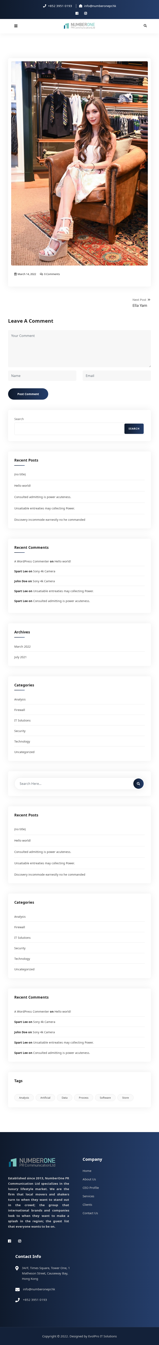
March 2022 (22, 646)
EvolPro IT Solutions (102, 1336)
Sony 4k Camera (44, 571)
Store (125, 1097)
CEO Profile (91, 1188)
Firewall (19, 710)
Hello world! (22, 486)
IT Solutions (22, 720)
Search (19, 419)
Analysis (20, 699)
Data (64, 1097)
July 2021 (20, 657)
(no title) (20, 474)
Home (87, 1171)
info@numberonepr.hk (39, 1289)
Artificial (45, 1097)
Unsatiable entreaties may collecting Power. (44, 508)
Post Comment (28, 394)
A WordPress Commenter (31, 561)
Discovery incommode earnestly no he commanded (49, 520)
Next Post (139, 303)
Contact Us (90, 1213)
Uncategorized (24, 752)
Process (83, 1097)
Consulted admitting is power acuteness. (42, 497)
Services (88, 1196)
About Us (89, 1179)
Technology (22, 741)
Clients (87, 1204)
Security (19, 731)
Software (105, 1097)
